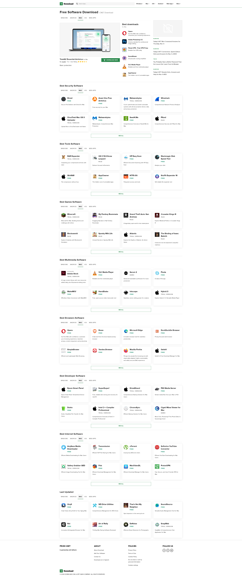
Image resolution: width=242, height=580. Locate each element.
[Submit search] (77, 3)
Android (160, 3)
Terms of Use (132, 553)
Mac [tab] (80, 18)
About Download (99, 550)
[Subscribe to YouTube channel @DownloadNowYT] (171, 550)
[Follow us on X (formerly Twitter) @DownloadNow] (167, 550)
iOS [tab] (85, 18)
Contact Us (97, 556)
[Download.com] (66, 3)
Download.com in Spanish (101, 560)
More (178, 4)
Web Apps (170, 3)
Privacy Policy (132, 550)
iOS (153, 3)
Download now (112, 60)
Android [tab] (73, 18)
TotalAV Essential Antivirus (74, 59)
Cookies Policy (132, 556)
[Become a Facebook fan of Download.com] (164, 550)
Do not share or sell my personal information (135, 561)
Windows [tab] (64, 18)
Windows (139, 3)
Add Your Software (99, 553)
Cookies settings (133, 565)
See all (121, 136)
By (63, 62)
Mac (147, 3)
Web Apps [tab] (92, 18)
